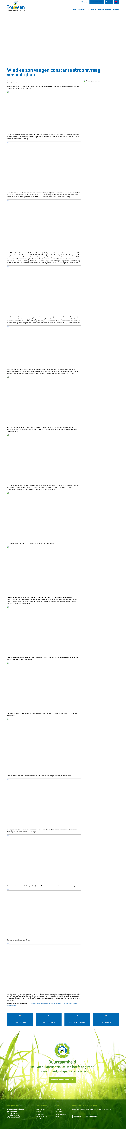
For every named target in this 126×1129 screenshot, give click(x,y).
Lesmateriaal (40, 1119)
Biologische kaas (41, 1116)
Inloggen (84, 2)
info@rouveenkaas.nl (13, 1117)
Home (74, 9)
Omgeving (81, 9)
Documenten (40, 1114)
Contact (109, 2)
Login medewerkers (91, 1116)
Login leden (77, 1116)
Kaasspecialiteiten (104, 9)
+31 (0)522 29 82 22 (13, 1115)
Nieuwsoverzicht (96, 2)
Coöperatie (92, 9)
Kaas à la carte (40, 1109)
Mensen (116, 9)
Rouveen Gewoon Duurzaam (62, 1080)
